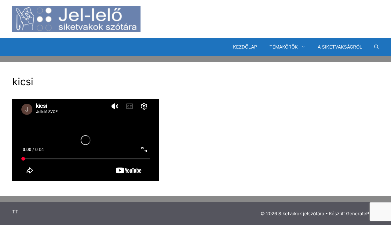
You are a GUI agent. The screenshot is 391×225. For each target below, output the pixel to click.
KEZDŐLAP (245, 47)
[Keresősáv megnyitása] (376, 47)
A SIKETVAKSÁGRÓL (340, 47)
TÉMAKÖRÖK (283, 47)
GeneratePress (362, 213)
